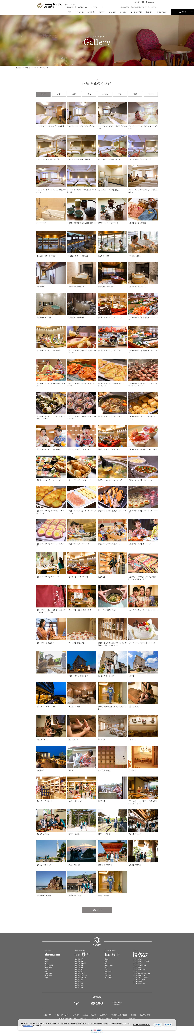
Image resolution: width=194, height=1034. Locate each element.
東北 (46, 961)
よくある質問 (47, 1015)
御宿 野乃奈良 (79, 979)
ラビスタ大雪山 (137, 963)
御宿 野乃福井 (79, 971)
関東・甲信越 (49, 965)
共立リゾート (96, 7)
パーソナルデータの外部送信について (101, 1019)
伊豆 (106, 969)
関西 (46, 969)
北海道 (47, 959)
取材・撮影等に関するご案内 (67, 1019)
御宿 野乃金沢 (79, 969)
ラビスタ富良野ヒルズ (139, 965)
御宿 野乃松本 (79, 965)
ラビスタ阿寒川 (137, 967)
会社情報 (133, 1015)
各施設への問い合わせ (62, 1015)
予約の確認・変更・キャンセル (140, 7)
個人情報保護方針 (145, 1015)
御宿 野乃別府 (79, 985)
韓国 (46, 977)
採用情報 (83, 1019)
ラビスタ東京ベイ (138, 971)
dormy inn (70, 7)
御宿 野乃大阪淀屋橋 (81, 975)
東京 (46, 963)
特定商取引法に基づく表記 (119, 1015)
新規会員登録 (125, 7)
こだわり (102, 12)
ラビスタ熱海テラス (139, 975)
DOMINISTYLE (82, 7)
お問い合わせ (161, 12)
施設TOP (96, 910)
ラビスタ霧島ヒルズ (139, 983)
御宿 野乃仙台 (79, 959)
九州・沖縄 (48, 975)
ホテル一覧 (80, 12)
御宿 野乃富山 (79, 967)
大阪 (46, 971)
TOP (69, 12)
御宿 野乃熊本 (79, 987)
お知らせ (112, 12)
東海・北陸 (48, 967)
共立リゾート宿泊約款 (89, 1015)
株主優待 (149, 12)
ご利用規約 (76, 1015)
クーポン (123, 12)
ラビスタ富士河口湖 (139, 979)
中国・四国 (48, 973)
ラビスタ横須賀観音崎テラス (141, 973)
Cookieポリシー (120, 1019)
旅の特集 (91, 12)
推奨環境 (132, 1019)
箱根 (106, 967)
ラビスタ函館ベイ (138, 959)
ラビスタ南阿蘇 (137, 981)
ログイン (154, 7)
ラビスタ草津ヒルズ (139, 969)
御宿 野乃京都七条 (80, 977)
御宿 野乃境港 (79, 983)
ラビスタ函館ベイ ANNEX (141, 961)
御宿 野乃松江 (79, 981)
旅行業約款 (103, 1015)
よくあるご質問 (136, 12)
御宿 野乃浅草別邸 (80, 963)
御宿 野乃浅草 (79, 961)
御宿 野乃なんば (79, 973)
